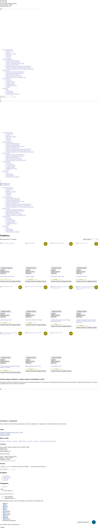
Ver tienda (5, 492)
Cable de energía (29, 276)
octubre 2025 (6, 476)
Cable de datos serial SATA (7, 276)
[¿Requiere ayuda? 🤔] (94, 522)
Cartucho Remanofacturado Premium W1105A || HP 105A (10, 366)
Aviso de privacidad (5, 433)
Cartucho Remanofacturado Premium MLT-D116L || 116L (61, 320)
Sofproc (6, 466)
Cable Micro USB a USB (57, 276)
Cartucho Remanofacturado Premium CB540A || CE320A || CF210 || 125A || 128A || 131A (86, 321)
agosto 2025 (6, 478)
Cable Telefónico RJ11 (6, 320)
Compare (3, 270)
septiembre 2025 (7, 477)
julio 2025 (5, 480)
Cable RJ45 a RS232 (81, 276)
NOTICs (5, 486)
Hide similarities (9, 496)
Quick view (3, 273)
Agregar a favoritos (5, 271)
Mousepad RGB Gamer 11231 (33, 366)
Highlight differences (10, 498)
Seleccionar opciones (6, 268)
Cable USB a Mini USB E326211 (34, 320)
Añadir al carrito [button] (31, 268)
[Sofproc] (2, 183)
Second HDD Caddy (56, 366)
